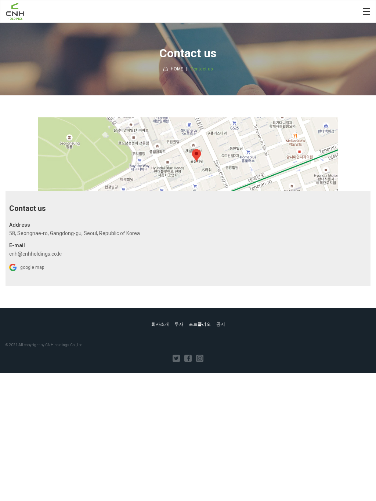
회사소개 (160, 324)
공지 (220, 324)
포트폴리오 (200, 324)
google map (32, 267)
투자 (178, 324)
